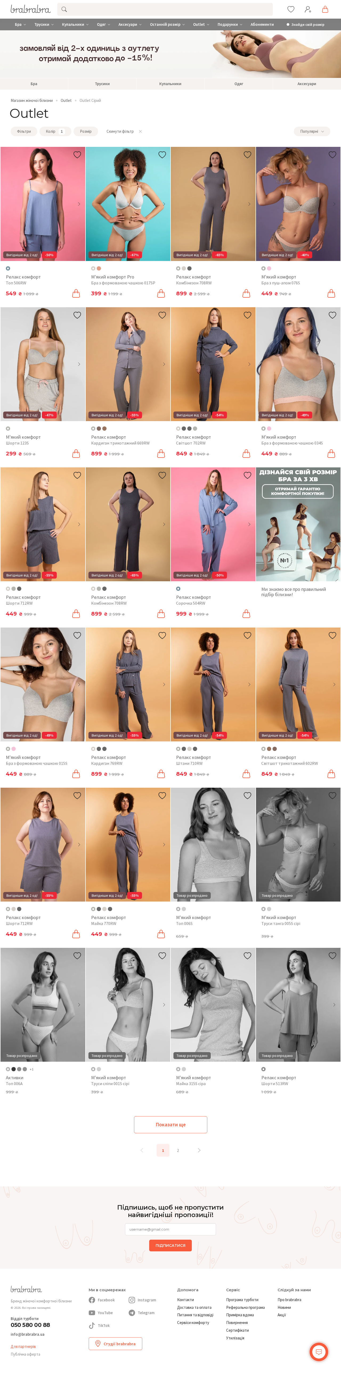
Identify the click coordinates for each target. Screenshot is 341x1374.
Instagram (147, 1299)
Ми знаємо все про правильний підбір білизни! (293, 591)
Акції (282, 1314)
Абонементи (262, 24)
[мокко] (104, 428)
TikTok (104, 1325)
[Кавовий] (189, 428)
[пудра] (269, 268)
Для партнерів (23, 1346)
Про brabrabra (289, 1299)
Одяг (101, 24)
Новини (284, 1307)
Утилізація (235, 1337)
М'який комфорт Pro (112, 277)
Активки (14, 1077)
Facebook (106, 1299)
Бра (18, 24)
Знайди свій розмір (307, 24)
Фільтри (24, 131)
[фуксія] (13, 1069)
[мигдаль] (19, 1069)
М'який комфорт (278, 277)
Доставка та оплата (194, 1307)
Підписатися (170, 1245)
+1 (32, 1069)
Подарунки (228, 24)
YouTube (105, 1312)
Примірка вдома (240, 1314)
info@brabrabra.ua (27, 1334)
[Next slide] (79, 204)
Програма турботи (242, 1299)
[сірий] (195, 428)
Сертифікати (237, 1330)
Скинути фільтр (120, 131)
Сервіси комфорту (193, 1322)
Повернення (237, 1322)
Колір (54, 131)
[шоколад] (99, 428)
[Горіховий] (189, 268)
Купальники (73, 24)
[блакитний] (25, 1069)
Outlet (199, 24)
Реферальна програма (245, 1307)
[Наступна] (199, 1150)
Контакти (185, 1299)
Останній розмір (165, 24)
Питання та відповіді (195, 1314)
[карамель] (99, 268)
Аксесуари (128, 24)
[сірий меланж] (184, 268)
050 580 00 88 (30, 1325)
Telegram (146, 1312)
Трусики (41, 24)
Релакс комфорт (23, 277)
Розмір (86, 131)
